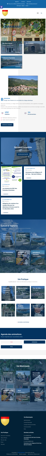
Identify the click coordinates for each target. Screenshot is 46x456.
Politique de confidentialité (12, 454)
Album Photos (4, 437)
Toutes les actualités (23, 154)
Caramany (6, 186)
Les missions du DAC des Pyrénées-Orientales (10, 189)
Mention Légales (22, 454)
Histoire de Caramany (7, 124)
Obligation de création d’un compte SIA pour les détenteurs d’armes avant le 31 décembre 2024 (11, 206)
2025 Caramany (21, 452)
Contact (23, 1)
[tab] (43, 28)
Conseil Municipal (28, 422)
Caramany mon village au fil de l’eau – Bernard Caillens (34, 173)
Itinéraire (29, 1)
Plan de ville (3, 440)
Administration (27, 420)
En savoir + (17, 52)
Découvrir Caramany (5, 435)
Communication (27, 426)
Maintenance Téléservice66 (34, 454)
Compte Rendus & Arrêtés (30, 424)
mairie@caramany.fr (32, 3)
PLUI (25, 429)
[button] (1, 7)
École (2, 442)
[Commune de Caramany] (5, 13)
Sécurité (3, 444)
